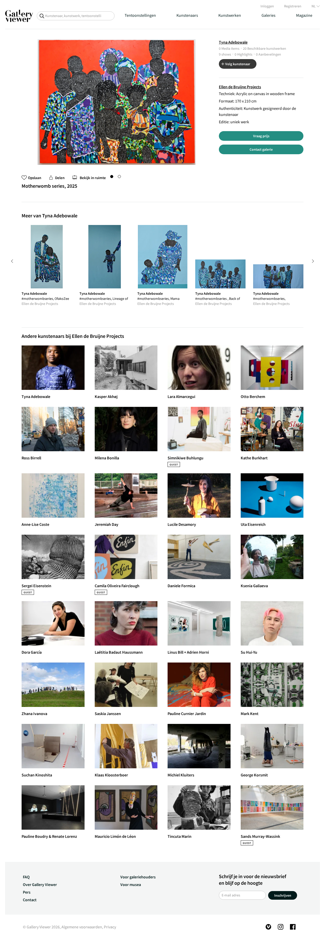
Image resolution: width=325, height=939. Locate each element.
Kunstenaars (187, 15)
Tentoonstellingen (140, 15)
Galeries (268, 15)
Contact (30, 899)
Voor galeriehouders (138, 876)
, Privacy (109, 926)
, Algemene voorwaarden (81, 926)
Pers (26, 892)
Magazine (304, 15)
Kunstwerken (229, 15)
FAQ (26, 876)
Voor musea (130, 884)
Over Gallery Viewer (40, 884)
